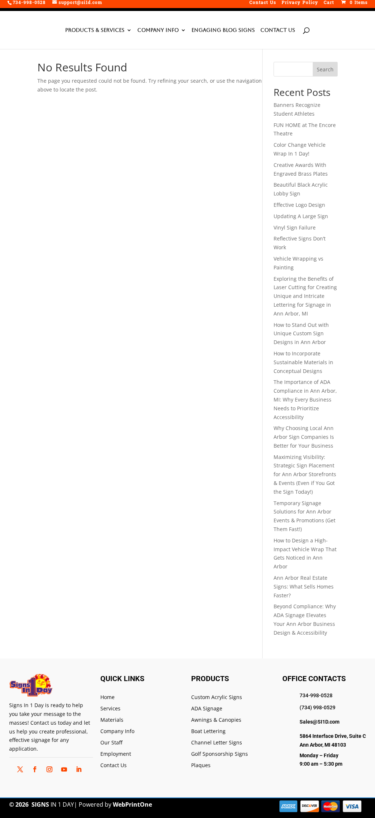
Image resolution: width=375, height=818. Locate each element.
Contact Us (262, 3)
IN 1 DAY (52, 804)
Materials (111, 720)
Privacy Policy (300, 3)
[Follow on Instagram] (49, 769)
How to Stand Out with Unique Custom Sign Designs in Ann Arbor (301, 333)
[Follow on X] (20, 769)
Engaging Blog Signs (223, 30)
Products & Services (95, 30)
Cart (329, 3)
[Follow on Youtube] (64, 769)
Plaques (201, 765)
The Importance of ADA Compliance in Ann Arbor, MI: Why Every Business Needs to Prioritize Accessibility (305, 399)
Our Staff (111, 743)
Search (325, 69)
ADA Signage (206, 709)
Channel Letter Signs (216, 743)
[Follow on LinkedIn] (79, 769)
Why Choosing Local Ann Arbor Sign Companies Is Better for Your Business (304, 437)
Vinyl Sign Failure (295, 227)
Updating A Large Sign (301, 216)
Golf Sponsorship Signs (219, 754)
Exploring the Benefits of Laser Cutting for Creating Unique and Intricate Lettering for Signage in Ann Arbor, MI (305, 296)
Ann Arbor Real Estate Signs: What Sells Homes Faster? (304, 586)
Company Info (158, 30)
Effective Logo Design (299, 204)
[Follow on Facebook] (35, 769)
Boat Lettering (208, 731)
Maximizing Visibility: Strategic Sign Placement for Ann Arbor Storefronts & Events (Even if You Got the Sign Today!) (305, 474)
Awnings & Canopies (216, 720)
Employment (115, 754)
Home (107, 697)
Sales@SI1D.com (319, 722)
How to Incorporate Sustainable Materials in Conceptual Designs (303, 362)
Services (110, 709)
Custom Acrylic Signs (216, 697)
